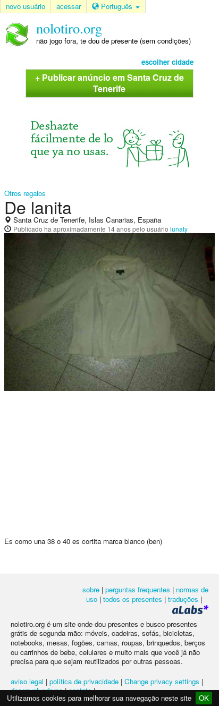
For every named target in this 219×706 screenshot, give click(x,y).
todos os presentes (132, 599)
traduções (183, 599)
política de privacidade (84, 681)
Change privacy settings (161, 681)
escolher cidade (167, 62)
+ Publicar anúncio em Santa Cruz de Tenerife (109, 83)
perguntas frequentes (137, 589)
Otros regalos (25, 193)
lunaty (179, 228)
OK (204, 698)
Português (116, 6)
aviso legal (27, 681)
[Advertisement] (109, 468)
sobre (90, 589)
